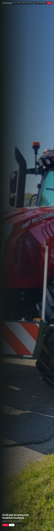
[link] (49, 3)
